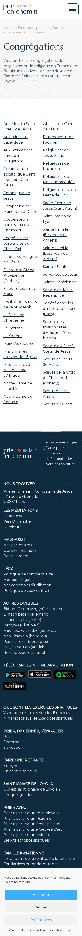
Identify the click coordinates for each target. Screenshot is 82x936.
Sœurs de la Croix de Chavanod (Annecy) (59, 377)
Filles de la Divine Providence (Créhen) (18, 275)
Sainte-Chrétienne (59, 282)
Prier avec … (16, 807)
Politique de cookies (21, 930)
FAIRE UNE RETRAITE (23, 760)
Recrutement (16, 556)
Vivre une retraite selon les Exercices (36, 713)
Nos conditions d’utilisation (27, 585)
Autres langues (20, 603)
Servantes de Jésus (60, 274)
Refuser (41, 907)
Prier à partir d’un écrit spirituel (31, 824)
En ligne (10, 765)
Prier (7, 736)
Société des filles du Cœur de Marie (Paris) (60, 308)
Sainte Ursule (55, 267)
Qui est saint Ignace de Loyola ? (32, 789)
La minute (12, 527)
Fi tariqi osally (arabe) (22, 620)
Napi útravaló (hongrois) (25, 636)
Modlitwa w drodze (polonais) (30, 630)
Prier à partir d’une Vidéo (26, 835)
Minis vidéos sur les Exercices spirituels (38, 718)
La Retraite (13, 328)
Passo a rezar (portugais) (25, 641)
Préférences (41, 920)
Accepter (41, 895)
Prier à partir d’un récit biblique (32, 813)
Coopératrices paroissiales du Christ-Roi (16, 243)
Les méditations (20, 510)
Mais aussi (14, 539)
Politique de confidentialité (53, 930)
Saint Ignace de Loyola (28, 784)
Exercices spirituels (33, 28)
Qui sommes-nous (19, 550)
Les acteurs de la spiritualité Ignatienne (39, 858)
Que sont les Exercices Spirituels (40, 707)
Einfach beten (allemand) (26, 614)
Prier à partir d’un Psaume (27, 818)
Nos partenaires (17, 545)
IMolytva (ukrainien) (21, 625)
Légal (9, 569)
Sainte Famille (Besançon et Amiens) (55, 234)
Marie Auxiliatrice (18, 343)
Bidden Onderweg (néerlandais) (32, 609)
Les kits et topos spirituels (26, 840)
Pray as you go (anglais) (24, 647)
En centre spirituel (20, 771)
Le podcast (13, 516)
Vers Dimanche (17, 521)
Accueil (9, 28)
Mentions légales (18, 579)
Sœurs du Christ (58, 404)
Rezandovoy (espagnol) (24, 652)
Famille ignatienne (23, 853)
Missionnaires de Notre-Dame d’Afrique (18, 370)
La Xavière (12, 336)
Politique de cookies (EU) (26, 590)
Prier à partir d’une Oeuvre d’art (32, 829)
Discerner (12, 742)
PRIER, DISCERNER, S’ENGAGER (33, 731)
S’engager (12, 747)
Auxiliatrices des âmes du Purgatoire (17, 155)
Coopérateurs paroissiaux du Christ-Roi (16, 224)
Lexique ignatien (18, 795)
